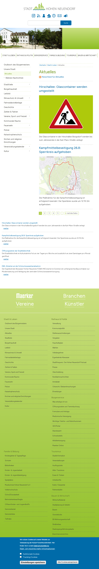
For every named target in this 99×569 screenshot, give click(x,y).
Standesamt (56, 431)
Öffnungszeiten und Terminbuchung (66, 407)
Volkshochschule (11, 490)
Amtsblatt (56, 382)
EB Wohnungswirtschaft (61, 519)
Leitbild (7, 93)
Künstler (74, 304)
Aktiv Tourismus (58, 470)
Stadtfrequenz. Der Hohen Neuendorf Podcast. (69, 362)
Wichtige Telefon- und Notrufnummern (66, 421)
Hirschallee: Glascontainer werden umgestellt (20, 223)
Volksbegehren (57, 353)
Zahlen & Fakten (11, 112)
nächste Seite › (72, 213)
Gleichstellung (57, 372)
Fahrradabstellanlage (13, 103)
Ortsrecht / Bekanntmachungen (64, 387)
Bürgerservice (41, 55)
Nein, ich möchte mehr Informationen (37, 548)
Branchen (74, 296)
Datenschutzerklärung (41, 546)
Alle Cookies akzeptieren (67, 562)
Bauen (54, 510)
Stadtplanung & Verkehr (61, 505)
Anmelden (43, 14)
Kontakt (59, 14)
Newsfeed (38, 14)
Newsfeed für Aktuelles (53, 77)
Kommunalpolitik (58, 328)
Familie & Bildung (57, 55)
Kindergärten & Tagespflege (15, 456)
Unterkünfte (56, 480)
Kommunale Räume (12, 121)
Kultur (6, 151)
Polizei (6, 130)
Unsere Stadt (9, 69)
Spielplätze (9, 480)
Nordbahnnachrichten (60, 377)
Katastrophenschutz (13, 134)
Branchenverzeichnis (60, 534)
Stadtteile (8, 84)
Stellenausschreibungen (61, 333)
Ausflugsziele (57, 465)
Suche (66, 23)
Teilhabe (8, 519)
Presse (66, 14)
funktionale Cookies (31, 554)
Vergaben (56, 338)
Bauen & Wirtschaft (87, 55)
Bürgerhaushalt (10, 89)
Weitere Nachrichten (14, 78)
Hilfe (54, 14)
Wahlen (55, 348)
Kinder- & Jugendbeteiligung (15, 475)
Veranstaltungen (58, 461)
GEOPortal (56, 426)
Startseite (42, 65)
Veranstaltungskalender (14, 146)
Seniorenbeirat (10, 509)
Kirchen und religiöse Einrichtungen (13, 140)
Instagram (33, 14)
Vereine (25, 304)
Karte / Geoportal (58, 485)
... (5, 228)
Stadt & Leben (8, 55)
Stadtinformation (58, 456)
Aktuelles (8, 74)
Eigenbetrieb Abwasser (60, 357)
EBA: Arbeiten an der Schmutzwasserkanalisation (21, 266)
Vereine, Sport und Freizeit (15, 116)
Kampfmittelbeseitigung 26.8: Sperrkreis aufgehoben (23, 235)
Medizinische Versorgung (61, 416)
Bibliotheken (9, 465)
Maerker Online (58, 445)
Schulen (8, 461)
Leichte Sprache (49, 14)
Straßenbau (56, 524)
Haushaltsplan (57, 343)
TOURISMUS (71, 55)
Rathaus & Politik (25, 55)
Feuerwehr (8, 125)
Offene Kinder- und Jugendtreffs (17, 504)
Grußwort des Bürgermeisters (17, 65)
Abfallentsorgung (58, 441)
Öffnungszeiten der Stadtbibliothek (16, 251)
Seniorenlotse (10, 514)
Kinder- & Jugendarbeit (13, 470)
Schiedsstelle (57, 436)
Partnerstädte (57, 490)
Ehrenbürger (56, 392)
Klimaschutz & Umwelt (13, 98)
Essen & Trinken (58, 475)
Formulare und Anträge (60, 411)
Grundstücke (57, 515)
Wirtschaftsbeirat (58, 500)
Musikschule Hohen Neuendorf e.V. (18, 485)
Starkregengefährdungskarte (63, 529)
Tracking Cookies (30, 557)
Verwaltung (56, 323)
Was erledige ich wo (59, 402)
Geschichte (9, 107)
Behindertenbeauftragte (14, 499)
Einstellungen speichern (33, 562)
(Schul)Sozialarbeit (12, 495)
